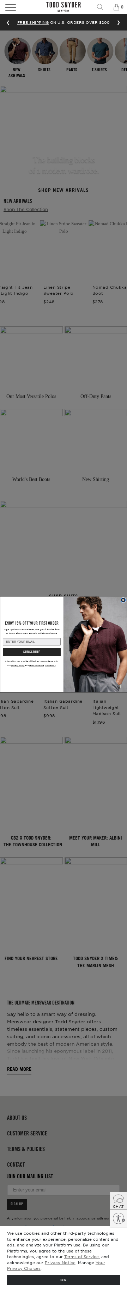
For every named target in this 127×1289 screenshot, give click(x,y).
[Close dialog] (123, 600)
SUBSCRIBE (31, 652)
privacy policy (18, 665)
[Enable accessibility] (118, 1218)
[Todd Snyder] (63, 7)
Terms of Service (81, 1256)
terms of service (36, 665)
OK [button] (63, 1279)
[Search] (102, 7)
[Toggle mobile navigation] (19, 7)
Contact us (50, 665)
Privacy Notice (60, 1262)
